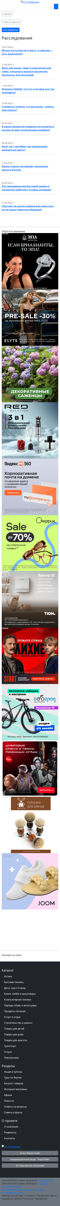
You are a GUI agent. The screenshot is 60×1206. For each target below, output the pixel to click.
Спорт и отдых (12, 1017)
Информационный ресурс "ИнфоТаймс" (30, 1159)
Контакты (9, 1138)
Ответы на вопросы (15, 1106)
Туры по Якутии (13, 1077)
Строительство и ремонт (18, 1022)
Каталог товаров (13, 1083)
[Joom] (30, 881)
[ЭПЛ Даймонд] (30, 261)
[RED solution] (30, 430)
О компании (11, 1126)
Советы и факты (13, 1112)
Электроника (11, 1057)
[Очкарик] (30, 542)
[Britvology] (30, 824)
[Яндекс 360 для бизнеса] (30, 486)
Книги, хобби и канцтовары (20, 993)
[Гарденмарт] (30, 373)
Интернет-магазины (15, 1089)
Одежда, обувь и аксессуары (20, 1005)
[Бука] (30, 768)
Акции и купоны (13, 1071)
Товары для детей (14, 1028)
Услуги (8, 1051)
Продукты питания (14, 1011)
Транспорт (10, 1046)
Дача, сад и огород (14, 988)
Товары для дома (13, 1034)
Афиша (8, 1095)
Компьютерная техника (17, 999)
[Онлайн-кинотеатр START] (30, 655)
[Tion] (30, 599)
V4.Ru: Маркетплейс (30, 1153)
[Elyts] (30, 317)
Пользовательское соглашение (17, 1189)
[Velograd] (30, 711)
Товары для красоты (15, 1040)
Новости (9, 1100)
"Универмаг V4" (46, 1180)
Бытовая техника (13, 982)
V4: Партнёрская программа (30, 1165)
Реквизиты (10, 1132)
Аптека (8, 976)
